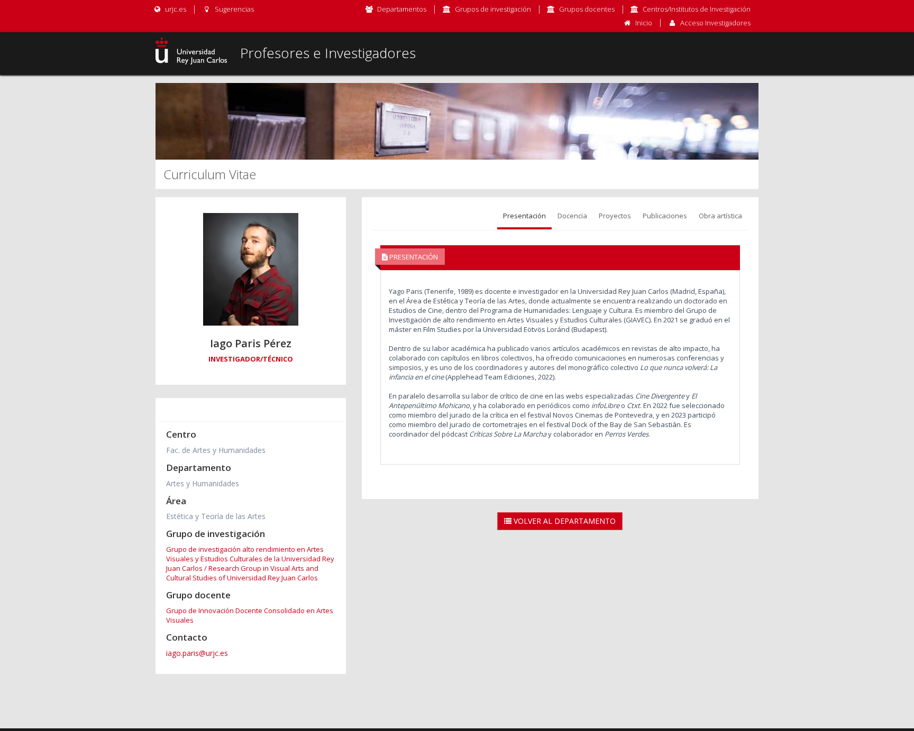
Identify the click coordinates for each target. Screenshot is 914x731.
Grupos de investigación (493, 9)
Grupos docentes (587, 9)
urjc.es (174, 9)
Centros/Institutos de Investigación (697, 9)
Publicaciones (665, 215)
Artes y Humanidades (202, 483)
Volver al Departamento (563, 521)
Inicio (643, 22)
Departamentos (401, 9)
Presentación (524, 215)
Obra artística (720, 215)
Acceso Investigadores (715, 22)
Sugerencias (233, 9)
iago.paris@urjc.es (197, 653)
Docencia (572, 215)
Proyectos (615, 215)
